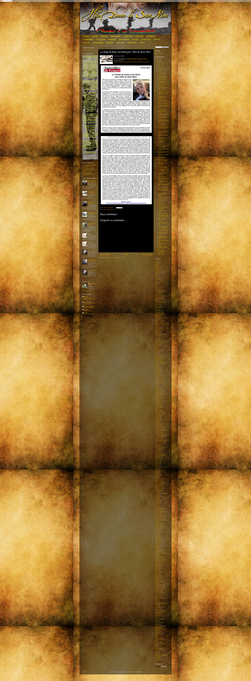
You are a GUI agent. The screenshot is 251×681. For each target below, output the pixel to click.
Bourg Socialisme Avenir (160, 302)
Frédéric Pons (158, 398)
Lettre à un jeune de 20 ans (161, 520)
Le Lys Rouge (158, 500)
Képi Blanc (157, 463)
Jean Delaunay (158, 438)
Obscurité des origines (88, 307)
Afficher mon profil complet (87, 290)
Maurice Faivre (158, 545)
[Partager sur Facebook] (120, 207)
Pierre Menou (158, 594)
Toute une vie (158, 637)
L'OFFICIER (139, 36)
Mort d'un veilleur (161, 143)
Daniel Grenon (158, 339)
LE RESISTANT (116, 36)
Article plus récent (105, 254)
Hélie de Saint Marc (162, 157)
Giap (156, 408)
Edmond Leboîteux (159, 363)
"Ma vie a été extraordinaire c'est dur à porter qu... (163, 181)
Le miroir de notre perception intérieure (92, 260)
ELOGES (135, 39)
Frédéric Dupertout (159, 400)
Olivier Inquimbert (159, 564)
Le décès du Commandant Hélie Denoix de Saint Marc (163, 93)
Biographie (157, 294)
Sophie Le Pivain (158, 622)
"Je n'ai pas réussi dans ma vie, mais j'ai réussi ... (163, 190)
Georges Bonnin (158, 403)
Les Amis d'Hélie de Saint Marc (88, 166)
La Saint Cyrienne (159, 478)
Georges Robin (158, 405)
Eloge (156, 365)
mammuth (131, 671)
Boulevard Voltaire (159, 300)
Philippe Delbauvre (159, 586)
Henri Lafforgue (158, 415)
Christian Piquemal (159, 320)
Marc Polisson (158, 538)
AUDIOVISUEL (146, 39)
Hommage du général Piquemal (91, 192)
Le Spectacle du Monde (160, 508)
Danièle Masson (158, 340)
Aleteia (156, 274)
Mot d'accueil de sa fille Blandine (92, 202)
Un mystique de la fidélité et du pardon (163, 208)
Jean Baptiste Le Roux (160, 433)
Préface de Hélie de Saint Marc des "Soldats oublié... (163, 194)
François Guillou (158, 392)
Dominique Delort (158, 357)
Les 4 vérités (158, 513)
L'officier (157, 471)
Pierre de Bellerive (159, 593)
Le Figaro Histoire (159, 496)
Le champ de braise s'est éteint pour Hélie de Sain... (163, 223)
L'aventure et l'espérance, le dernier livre (163, 82)
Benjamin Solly (158, 285)
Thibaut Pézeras (158, 630)
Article (105, 209)
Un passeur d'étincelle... (163, 69)
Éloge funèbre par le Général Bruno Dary (92, 181)
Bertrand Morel (158, 292)
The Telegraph (158, 627)
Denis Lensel (158, 345)
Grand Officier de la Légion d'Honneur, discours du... (162, 97)
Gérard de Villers (158, 407)
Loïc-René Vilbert (158, 528)
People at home (158, 581)
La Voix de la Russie (159, 481)
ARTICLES (86, 42)
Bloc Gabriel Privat (159, 297)
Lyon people (157, 533)
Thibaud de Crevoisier (159, 629)
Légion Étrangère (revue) (160, 511)
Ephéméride (157, 368)
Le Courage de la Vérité (162, 178)
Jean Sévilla (157, 451)
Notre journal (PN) (159, 558)
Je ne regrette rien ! (92, 270)
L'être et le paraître (162, 176)
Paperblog (157, 574)
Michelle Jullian (158, 551)
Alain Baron (157, 269)
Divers (156, 352)
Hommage (157, 417)
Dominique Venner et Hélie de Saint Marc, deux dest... (163, 128)
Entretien (157, 367)
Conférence (157, 332)
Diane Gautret (158, 350)
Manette (89, 233)
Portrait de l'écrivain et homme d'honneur (162, 124)
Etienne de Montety (159, 377)
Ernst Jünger (158, 372)
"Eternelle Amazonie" (88, 310)
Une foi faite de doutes (162, 109)
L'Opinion (157, 473)
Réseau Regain (158, 612)
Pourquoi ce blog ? (161, 254)
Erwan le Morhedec (159, 375)
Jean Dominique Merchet (160, 440)
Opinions (157, 566)
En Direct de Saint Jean (162, 213)
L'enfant (157, 470)
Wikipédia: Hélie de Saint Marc (88, 174)
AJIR (156, 267)
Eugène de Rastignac (159, 378)
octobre (159, 65)
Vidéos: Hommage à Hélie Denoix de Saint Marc (163, 160)
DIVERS (142, 42)
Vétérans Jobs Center (159, 650)
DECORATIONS (124, 39)
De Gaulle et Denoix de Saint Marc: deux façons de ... (163, 121)
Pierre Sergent (158, 596)
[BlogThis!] (118, 207)
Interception (157, 422)
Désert (156, 347)
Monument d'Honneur (162, 199)
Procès (156, 601)
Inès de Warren (158, 420)
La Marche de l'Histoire (162, 84)
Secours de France (159, 619)
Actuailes (157, 264)
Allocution (157, 277)
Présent (156, 599)
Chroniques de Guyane (89, 306)
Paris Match (157, 576)
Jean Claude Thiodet (159, 437)
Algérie (156, 275)
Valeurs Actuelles (158, 648)
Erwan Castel (92, 283)
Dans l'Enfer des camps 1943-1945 (162, 152)
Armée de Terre (158, 280)
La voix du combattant (159, 483)
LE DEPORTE (128, 36)
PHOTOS (157, 39)
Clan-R (156, 325)
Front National (158, 402)
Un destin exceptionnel (162, 79)
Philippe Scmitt (158, 591)
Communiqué (158, 330)
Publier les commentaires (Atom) (112, 257)
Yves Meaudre (158, 656)
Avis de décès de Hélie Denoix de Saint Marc (162, 101)
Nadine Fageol (158, 556)
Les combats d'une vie (162, 205)
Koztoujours (157, 465)
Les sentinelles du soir (159, 518)
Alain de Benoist (87, 302)
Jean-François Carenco (160, 455)
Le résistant (157, 506)
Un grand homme (161, 90)
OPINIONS (109, 42)
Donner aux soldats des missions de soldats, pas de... (162, 132)
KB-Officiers (157, 461)
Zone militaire (158, 660)
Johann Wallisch (158, 456)
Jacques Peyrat (158, 428)
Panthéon (157, 573)
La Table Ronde (158, 480)
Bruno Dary (157, 305)
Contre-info (157, 335)
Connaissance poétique (160, 334)
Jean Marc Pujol (158, 448)
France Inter (157, 387)
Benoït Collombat (158, 287)
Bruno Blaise (157, 304)
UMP (156, 640)
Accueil (126, 254)
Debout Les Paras (159, 342)
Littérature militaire (159, 526)
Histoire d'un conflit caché (89, 313)
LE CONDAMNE (87, 39)
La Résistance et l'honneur (163, 197)
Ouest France (158, 568)
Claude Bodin (158, 327)
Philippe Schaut (158, 589)
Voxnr (156, 653)
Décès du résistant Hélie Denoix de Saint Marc (163, 227)
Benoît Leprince (158, 289)
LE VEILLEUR (100, 39)
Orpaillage (86, 309)
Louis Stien (157, 530)
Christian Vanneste (159, 322)
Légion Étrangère (158, 510)
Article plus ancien (147, 254)
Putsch (156, 605)
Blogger (139, 671)
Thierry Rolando (158, 634)
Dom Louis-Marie (158, 355)
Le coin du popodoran (159, 488)
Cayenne (86, 312)
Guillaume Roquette (159, 412)
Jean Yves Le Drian (159, 453)
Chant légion (157, 315)
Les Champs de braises (160, 515)
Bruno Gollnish (158, 307)
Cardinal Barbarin (158, 310)
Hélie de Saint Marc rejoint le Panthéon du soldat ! (163, 230)
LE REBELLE (150, 36)
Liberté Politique (158, 525)
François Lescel (158, 395)
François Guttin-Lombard (160, 393)
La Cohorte (157, 475)
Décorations (157, 344)
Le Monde (157, 501)
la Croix (156, 476)
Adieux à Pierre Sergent (162, 103)
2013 (158, 60)
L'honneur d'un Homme (162, 187)
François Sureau (158, 397)
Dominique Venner (159, 358)
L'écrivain (157, 468)
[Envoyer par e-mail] (116, 207)
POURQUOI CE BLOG (87, 50)
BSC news (157, 309)
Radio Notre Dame (159, 607)
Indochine (157, 418)
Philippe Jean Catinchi (159, 588)
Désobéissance (158, 348)
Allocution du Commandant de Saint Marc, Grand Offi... (163, 87)
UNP (156, 646)
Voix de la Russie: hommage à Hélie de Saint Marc (162, 163)
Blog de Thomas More (159, 299)
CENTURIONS (132, 42)
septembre (160, 67)
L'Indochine (160, 71)
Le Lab (156, 498)
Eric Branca (157, 370)
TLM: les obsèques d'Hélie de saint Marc (163, 170)
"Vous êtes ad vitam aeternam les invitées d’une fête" (89, 299)
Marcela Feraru (158, 541)
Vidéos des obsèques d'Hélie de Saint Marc (92, 213)
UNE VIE (95, 36)
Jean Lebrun (157, 445)
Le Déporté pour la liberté (160, 493)
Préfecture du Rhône (159, 598)
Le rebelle (157, 505)
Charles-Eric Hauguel (159, 317)
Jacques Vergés (158, 432)
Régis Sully (157, 609)
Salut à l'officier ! (161, 249)
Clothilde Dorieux (158, 329)
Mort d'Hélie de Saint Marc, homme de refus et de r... (163, 237)
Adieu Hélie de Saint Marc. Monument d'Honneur (163, 216)
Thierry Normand (158, 632)
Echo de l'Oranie (158, 360)
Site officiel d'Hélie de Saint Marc (89, 165)
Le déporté (157, 491)
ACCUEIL (86, 36)
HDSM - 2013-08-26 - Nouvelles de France (137, 59)
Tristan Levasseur (159, 639)
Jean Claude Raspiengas (160, 435)
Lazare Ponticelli (158, 485)
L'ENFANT (104, 36)
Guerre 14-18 (158, 410)
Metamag (157, 548)
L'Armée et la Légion (162, 74)
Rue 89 (156, 617)
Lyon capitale (158, 531)
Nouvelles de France (111, 209)
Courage (157, 337)
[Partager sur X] (119, 207)
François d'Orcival (159, 390)
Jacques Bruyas (158, 423)
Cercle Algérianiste (159, 312)
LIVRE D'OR (120, 42)
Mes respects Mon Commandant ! (161, 252)
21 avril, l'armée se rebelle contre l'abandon (92, 224)
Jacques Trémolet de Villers (161, 430)
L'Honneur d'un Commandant (161, 203)
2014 (158, 58)
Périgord (157, 583)
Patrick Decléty (158, 578)
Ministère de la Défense (160, 553)
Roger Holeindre (158, 615)
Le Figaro (157, 495)
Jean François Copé (159, 443)
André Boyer (157, 279)
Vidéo (156, 651)
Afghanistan (157, 265)
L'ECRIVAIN (112, 39)
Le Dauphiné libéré (159, 490)
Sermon (157, 620)
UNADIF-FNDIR (158, 642)
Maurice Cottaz (158, 543)
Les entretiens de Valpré (160, 516)
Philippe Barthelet (158, 584)
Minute (156, 554)
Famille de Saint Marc (159, 382)
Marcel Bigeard (158, 539)
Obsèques (157, 563)
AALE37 (157, 260)
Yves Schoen (158, 658)
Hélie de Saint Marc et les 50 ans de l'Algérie (163, 77)
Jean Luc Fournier (159, 447)
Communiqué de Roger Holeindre (162, 139)
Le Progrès (157, 503)
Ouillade (157, 569)
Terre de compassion (159, 625)
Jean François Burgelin (160, 441)
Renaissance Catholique (160, 610)
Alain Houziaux (158, 272)
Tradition (86, 296)
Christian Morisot (158, 319)
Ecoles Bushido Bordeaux (160, 362)
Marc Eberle (157, 536)
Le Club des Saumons (159, 486)
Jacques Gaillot (158, 425)
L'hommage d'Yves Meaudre (161, 142)
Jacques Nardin (158, 427)
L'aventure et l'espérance (160, 466)
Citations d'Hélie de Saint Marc (88, 168)
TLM (156, 635)
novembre (160, 64)
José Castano (158, 458)
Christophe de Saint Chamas (161, 324)
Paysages (157, 579)
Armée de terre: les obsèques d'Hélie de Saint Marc (162, 173)
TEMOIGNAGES (97, 42)
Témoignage (157, 624)
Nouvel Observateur (159, 559)
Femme (156, 385)
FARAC (156, 383)
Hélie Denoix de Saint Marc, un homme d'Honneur (162, 219)
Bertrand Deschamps (159, 290)
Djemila (156, 354)
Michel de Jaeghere (159, 549)
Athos (156, 284)
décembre (160, 62)
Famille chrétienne (159, 380)
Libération (157, 521)
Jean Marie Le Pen (159, 450)
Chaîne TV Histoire (159, 314)
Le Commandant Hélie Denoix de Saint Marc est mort (162, 233)
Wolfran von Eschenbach (160, 655)
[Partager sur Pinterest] (121, 207)
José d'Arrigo (158, 460)
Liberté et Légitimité (159, 523)
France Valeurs (158, 388)
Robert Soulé (158, 614)
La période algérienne (162, 73)
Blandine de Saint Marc (160, 295)
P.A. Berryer (157, 571)
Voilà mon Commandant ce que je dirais (163, 146)
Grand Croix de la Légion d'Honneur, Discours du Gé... (163, 106)
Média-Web (157, 546)
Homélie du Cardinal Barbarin (162, 112)
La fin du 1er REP (91, 250)
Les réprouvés (91, 242)
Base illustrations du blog (87, 172)
